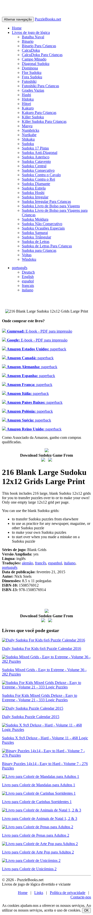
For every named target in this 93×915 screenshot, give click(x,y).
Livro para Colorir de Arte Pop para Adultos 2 (38, 852)
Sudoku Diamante (36, 184)
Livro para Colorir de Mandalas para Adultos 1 (38, 785)
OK (86, 910)
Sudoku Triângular (36, 237)
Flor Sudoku (31, 72)
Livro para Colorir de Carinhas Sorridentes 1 (37, 802)
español (28, 281)
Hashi (26, 95)
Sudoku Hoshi (33, 193)
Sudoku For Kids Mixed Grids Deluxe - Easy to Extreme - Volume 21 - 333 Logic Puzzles (39, 697)
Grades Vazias (33, 90)
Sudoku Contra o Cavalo (41, 175)
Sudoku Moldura (35, 219)
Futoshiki (29, 81)
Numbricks (30, 130)
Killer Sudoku (33, 117)
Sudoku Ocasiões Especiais (43, 228)
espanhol (55, 563)
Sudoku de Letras (35, 241)
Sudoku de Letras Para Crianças (47, 246)
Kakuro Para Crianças (39, 112)
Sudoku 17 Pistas (35, 148)
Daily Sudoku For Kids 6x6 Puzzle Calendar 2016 (41, 648)
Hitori (26, 104)
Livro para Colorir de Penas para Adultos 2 (35, 835)
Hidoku (28, 99)
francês (40, 563)
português (19, 268)
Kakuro (28, 108)
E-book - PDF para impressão (39, 331)
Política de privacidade (67, 893)
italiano (27, 290)
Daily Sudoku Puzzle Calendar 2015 (30, 717)
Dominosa (30, 68)
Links (38, 893)
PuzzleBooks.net (48, 19)
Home (17, 28)
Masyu (27, 126)
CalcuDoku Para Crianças (42, 55)
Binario (27, 41)
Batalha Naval (33, 37)
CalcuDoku (31, 50)
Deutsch (28, 272)
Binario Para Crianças (39, 46)
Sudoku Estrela (34, 188)
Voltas (26, 255)
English (28, 277)
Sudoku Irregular (35, 197)
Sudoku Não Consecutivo (42, 224)
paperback (36, 349)
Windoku (29, 259)
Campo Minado (34, 59)
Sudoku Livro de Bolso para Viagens (51, 206)
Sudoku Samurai (35, 233)
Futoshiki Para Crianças (40, 86)
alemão (27, 563)
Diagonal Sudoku (35, 64)
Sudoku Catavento (36, 161)
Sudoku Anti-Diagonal (39, 152)
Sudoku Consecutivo (38, 170)
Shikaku (28, 139)
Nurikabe (29, 135)
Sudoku (28, 144)
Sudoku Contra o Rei (38, 179)
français (28, 285)
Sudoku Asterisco (35, 157)
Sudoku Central (34, 166)
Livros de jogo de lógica (31, 32)
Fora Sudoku (32, 77)
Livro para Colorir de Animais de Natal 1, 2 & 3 (39, 818)
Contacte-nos (80, 897)
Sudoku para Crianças (39, 250)
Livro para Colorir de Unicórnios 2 (29, 869)
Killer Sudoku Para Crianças (44, 121)
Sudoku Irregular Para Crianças (46, 201)
